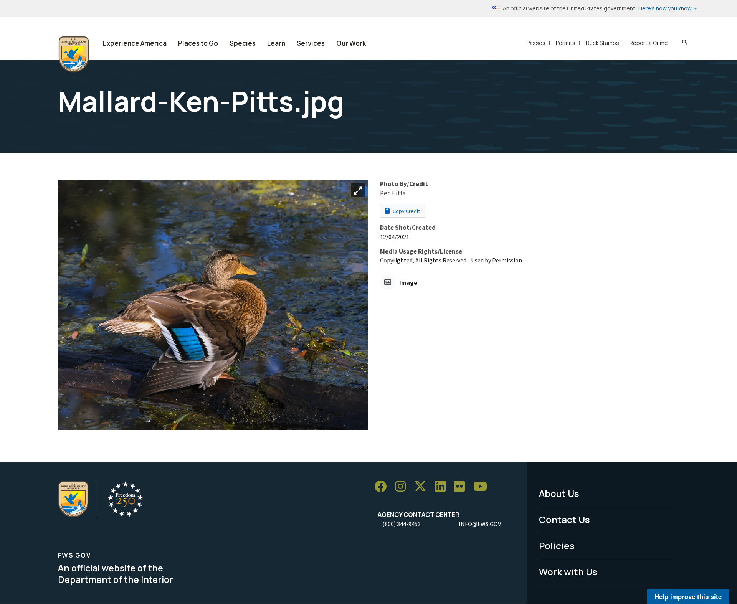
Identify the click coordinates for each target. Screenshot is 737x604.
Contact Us (564, 519)
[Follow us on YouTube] (482, 487)
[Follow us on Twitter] (423, 487)
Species (243, 43)
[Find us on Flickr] (462, 487)
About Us (559, 493)
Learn (276, 43)
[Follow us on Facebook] (383, 487)
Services (311, 43)
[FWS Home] (73, 54)
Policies (557, 545)
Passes (536, 42)
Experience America (135, 43)
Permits (565, 42)
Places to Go (198, 43)
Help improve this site (688, 596)
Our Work (351, 43)
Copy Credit (406, 211)
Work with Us (568, 571)
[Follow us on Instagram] (403, 487)
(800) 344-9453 (401, 524)
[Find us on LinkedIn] (443, 487)
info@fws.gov (480, 524)
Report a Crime (649, 42)
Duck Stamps (602, 42)
